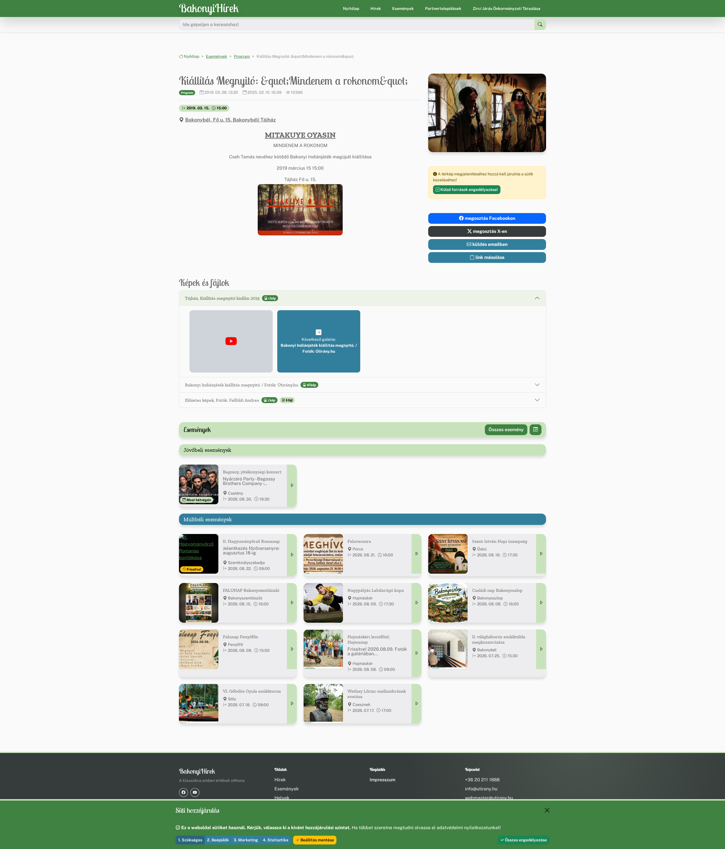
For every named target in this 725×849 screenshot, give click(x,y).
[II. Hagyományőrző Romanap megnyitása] (292, 555)
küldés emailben (489, 244)
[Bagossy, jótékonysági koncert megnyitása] (292, 486)
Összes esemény (506, 429)
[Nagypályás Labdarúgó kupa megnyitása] (416, 603)
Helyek (281, 798)
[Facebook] (183, 792)
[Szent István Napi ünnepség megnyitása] (541, 554)
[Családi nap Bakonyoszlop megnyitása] (541, 603)
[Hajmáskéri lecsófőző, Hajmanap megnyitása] (416, 653)
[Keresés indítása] (540, 24)
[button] (300, 210)
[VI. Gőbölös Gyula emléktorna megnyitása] (292, 704)
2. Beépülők (218, 840)
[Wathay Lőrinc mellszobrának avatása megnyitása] (416, 704)
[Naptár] (535, 429)
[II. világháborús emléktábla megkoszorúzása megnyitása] (541, 649)
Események (403, 8)
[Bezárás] (547, 810)
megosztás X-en (489, 231)
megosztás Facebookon (489, 218)
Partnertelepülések (443, 8)
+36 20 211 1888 (482, 779)
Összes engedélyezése (525, 840)
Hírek (375, 8)
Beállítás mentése (317, 840)
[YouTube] (194, 792)
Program (242, 56)
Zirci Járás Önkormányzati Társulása (506, 8)
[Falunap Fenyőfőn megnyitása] (292, 649)
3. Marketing (246, 840)
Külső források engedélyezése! (469, 189)
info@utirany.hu (481, 788)
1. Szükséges (190, 840)
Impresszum (382, 779)
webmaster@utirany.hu (489, 798)
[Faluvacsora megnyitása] (416, 554)
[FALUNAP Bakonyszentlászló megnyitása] (292, 603)
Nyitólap (351, 8)
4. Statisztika (275, 840)
